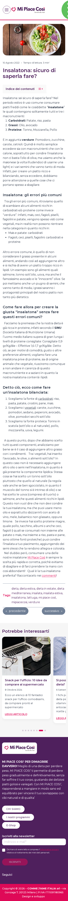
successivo (52, 611)
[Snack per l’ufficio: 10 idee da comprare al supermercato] (26, 656)
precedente (17, 611)
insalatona (19, 597)
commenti (49, 575)
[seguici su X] (36, 874)
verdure (34, 602)
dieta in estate (46, 588)
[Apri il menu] (7, 10)
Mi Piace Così (36, 557)
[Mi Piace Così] (19, 744)
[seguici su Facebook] (18, 874)
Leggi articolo (16, 714)
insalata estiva (52, 593)
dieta (15, 588)
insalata (37, 593)
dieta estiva (27, 588)
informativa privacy (49, 849)
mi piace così (47, 597)
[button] (23, 730)
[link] (26, 679)
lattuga (32, 597)
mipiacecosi (19, 602)
